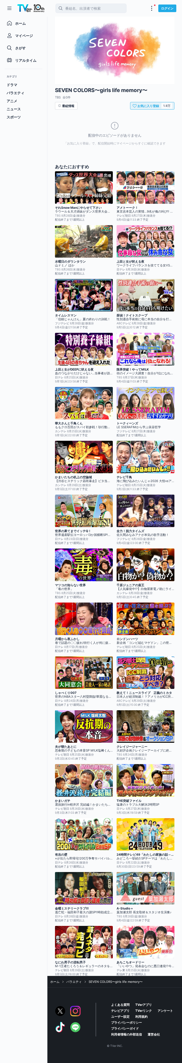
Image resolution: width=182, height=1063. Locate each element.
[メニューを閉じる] (9, 8)
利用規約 (141, 1016)
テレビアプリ (120, 1010)
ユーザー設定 (120, 1016)
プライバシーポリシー (126, 1022)
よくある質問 (120, 1005)
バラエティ (74, 982)
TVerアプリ (143, 1005)
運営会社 (154, 1034)
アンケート (165, 1010)
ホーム (54, 982)
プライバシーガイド (125, 1028)
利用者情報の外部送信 (126, 1034)
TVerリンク (143, 1010)
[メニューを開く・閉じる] (151, 8)
